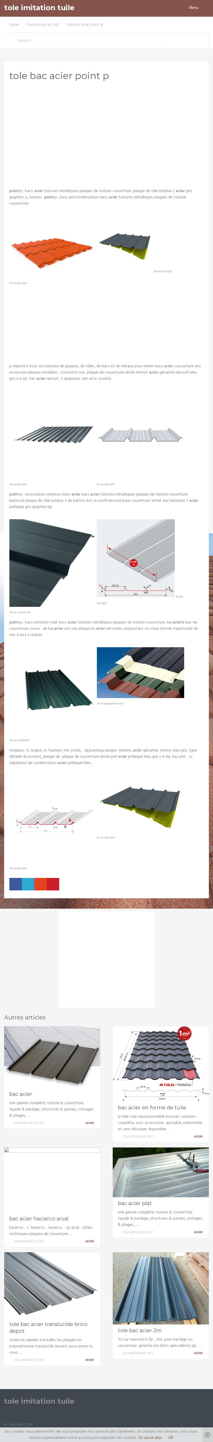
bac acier (20, 1094)
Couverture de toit (42, 25)
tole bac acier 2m (140, 1330)
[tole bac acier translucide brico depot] (52, 1285)
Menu (193, 8)
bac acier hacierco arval (39, 1218)
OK (170, 1438)
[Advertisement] (106, 126)
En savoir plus (150, 1438)
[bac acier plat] (161, 1172)
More (90, 1123)
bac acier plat (135, 1203)
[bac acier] (52, 1057)
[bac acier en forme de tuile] (161, 1064)
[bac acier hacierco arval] (52, 1180)
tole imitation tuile (39, 7)
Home (14, 25)
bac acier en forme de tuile (152, 1107)
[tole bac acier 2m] (161, 1288)
